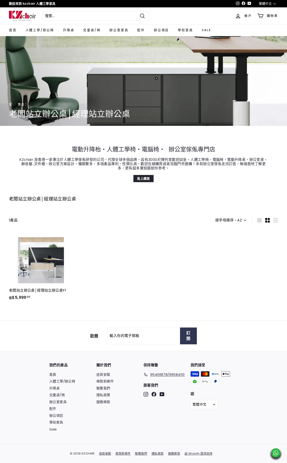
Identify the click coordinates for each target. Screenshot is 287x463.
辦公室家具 (118, 30)
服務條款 (103, 402)
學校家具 (185, 30)
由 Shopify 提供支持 (199, 453)
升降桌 (68, 30)
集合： (23, 104)
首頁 (13, 30)
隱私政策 (103, 395)
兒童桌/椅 (91, 30)
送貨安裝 (103, 374)
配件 (141, 30)
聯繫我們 (103, 388)
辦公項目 (161, 30)
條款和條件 (105, 381)
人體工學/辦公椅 (40, 30)
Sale (206, 30)
